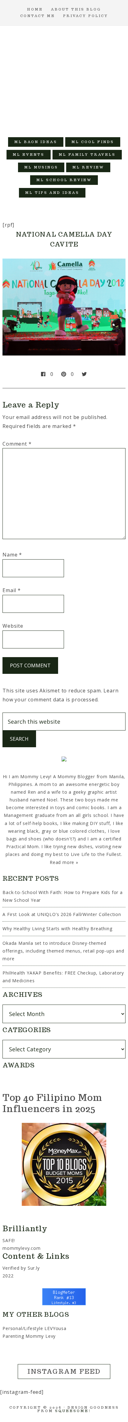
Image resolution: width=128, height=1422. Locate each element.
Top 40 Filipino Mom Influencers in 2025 (52, 1102)
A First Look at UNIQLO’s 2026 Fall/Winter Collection (61, 914)
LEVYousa (55, 1328)
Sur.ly (34, 1268)
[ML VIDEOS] (98, 193)
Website (12, 625)
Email (11, 590)
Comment (16, 443)
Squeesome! (73, 1411)
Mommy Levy (64, 78)
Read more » (64, 862)
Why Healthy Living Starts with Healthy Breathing (57, 928)
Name (12, 554)
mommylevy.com (21, 1248)
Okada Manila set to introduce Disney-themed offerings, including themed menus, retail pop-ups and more (63, 951)
